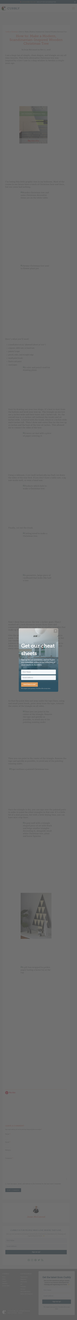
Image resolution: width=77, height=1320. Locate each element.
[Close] (55, 631)
